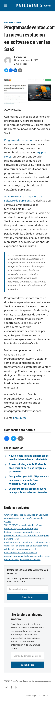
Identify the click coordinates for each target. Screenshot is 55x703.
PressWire (27, 6)
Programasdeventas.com (19, 140)
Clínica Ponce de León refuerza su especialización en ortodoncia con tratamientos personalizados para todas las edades (27, 556)
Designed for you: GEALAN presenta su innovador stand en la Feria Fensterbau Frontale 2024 (29, 480)
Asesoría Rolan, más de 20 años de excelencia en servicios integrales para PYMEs (27, 468)
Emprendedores (13, 22)
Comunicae (20, 56)
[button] (5, 6)
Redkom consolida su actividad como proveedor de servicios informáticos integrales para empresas (26, 535)
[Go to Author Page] (7, 60)
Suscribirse (27, 597)
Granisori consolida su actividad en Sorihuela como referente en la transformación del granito (26, 518)
